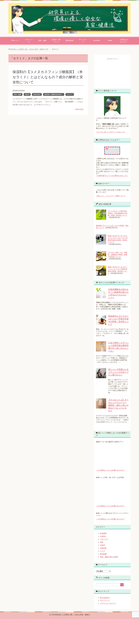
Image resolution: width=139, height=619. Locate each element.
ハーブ (102, 551)
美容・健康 (42, 40)
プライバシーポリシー (108, 603)
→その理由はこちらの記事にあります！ (110, 470)
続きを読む (80, 109)
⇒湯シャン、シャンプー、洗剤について (110, 196)
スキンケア (104, 539)
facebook (96, 40)
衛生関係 (103, 533)
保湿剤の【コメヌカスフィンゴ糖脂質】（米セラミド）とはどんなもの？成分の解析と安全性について (48, 77)
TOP (29, 49)
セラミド (70, 94)
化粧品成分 (36, 94)
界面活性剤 (69, 40)
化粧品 (27, 94)
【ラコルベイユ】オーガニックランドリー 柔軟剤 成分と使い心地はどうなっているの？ (118, 405)
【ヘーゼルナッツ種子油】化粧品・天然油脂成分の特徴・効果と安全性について (117, 213)
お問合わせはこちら (124, 41)
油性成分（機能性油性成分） (53, 94)
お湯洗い (103, 536)
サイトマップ (83, 41)
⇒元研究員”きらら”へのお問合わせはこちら (112, 176)
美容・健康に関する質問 (109, 557)
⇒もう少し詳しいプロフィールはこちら (110, 132)
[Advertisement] (112, 72)
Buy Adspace (105, 598)
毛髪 (101, 542)
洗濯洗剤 (103, 548)
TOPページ (15, 40)
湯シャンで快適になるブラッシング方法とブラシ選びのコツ (118, 372)
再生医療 (103, 554)
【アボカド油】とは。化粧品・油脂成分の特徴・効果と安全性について (117, 255)
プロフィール (29, 41)
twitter (110, 40)
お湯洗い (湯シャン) (55, 41)
